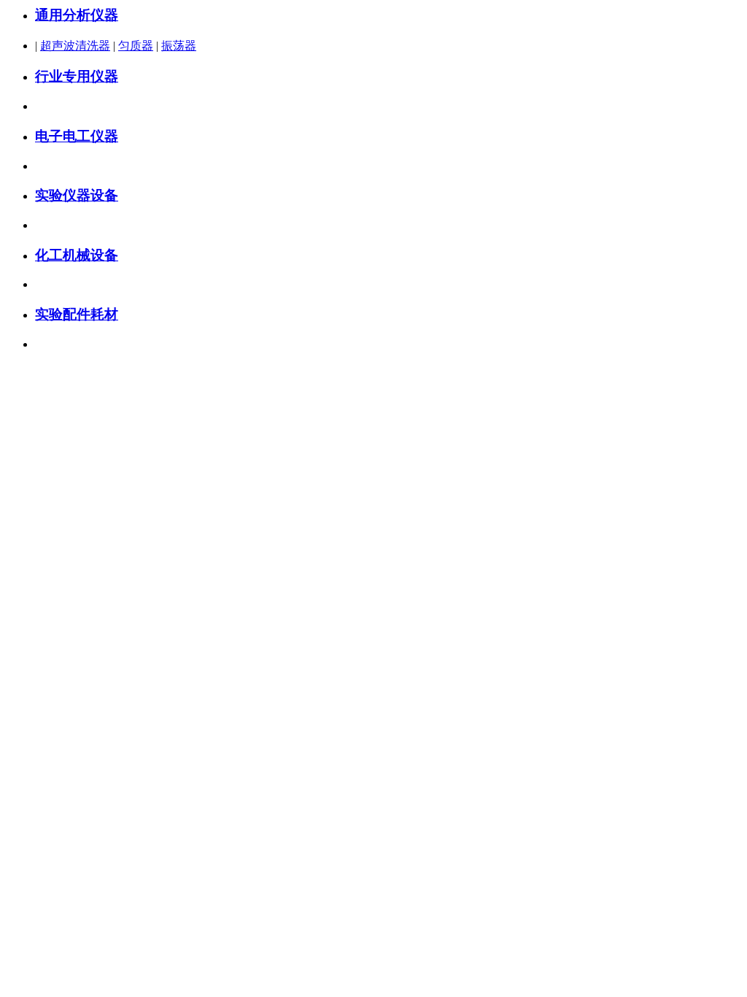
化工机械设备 (76, 255)
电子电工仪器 (76, 136)
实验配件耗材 (76, 314)
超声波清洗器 (75, 45)
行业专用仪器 (76, 76)
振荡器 (178, 45)
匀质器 (135, 45)
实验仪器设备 (76, 195)
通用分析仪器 (76, 15)
